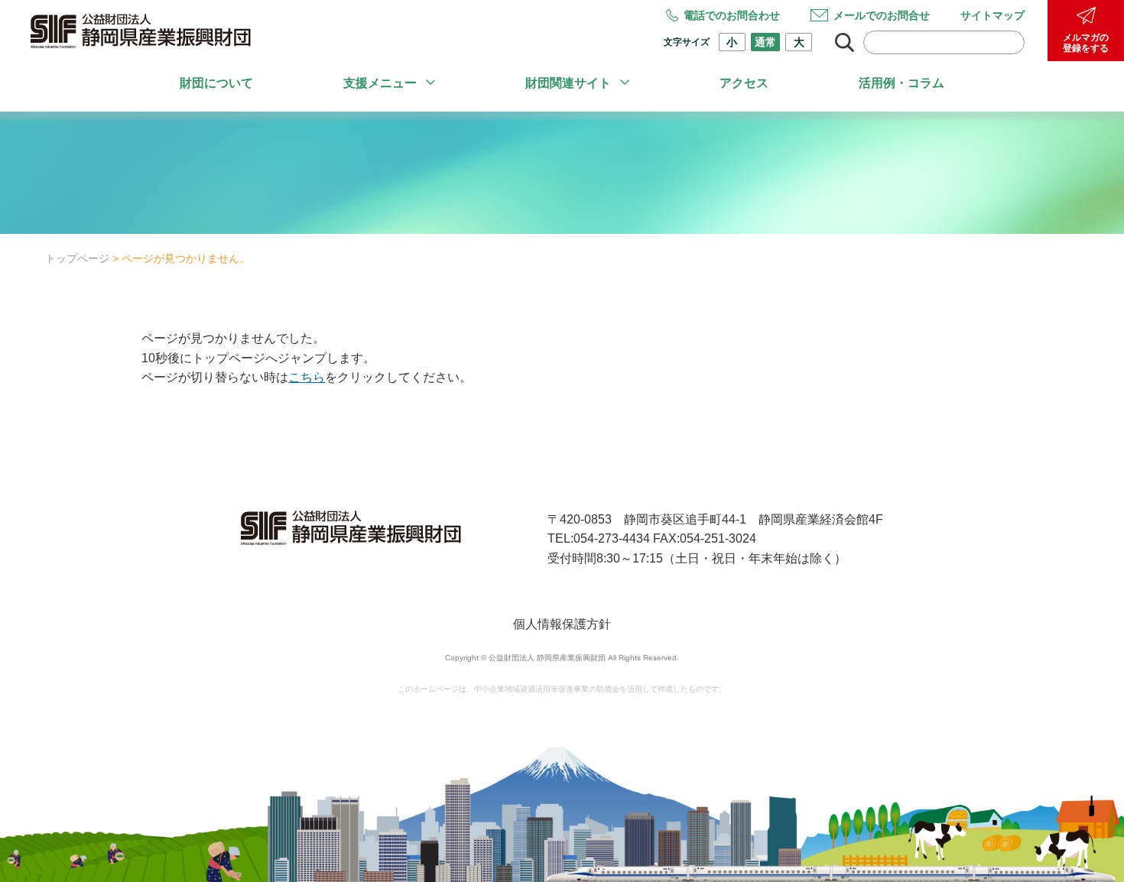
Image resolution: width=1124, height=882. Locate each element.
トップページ (77, 258)
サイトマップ (992, 15)
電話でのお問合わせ (732, 15)
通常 (765, 42)
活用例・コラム (901, 82)
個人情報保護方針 (562, 624)
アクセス (744, 82)
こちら (306, 377)
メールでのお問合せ (881, 15)
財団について (216, 82)
